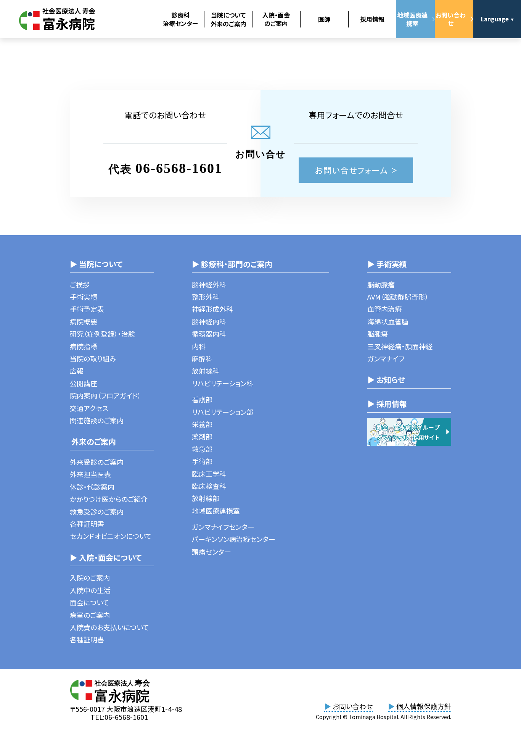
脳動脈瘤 (381, 284)
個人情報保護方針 (419, 706)
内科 (199, 346)
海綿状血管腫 (387, 321)
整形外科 (205, 297)
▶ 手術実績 (387, 263)
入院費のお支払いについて (109, 627)
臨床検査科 (209, 486)
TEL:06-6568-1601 (119, 717)
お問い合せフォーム (351, 170)
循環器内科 (209, 334)
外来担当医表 (90, 474)
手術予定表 (87, 309)
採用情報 (372, 19)
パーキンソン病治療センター (233, 539)
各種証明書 (87, 524)
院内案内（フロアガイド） (105, 395)
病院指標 (83, 346)
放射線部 (205, 498)
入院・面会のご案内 (276, 19)
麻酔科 (202, 358)
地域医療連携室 (412, 19)
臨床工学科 (209, 474)
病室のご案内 (90, 615)
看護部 (202, 399)
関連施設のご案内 (97, 420)
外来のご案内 (93, 441)
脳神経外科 (209, 284)
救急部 (202, 449)
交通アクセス (89, 408)
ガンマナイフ (385, 358)
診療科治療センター (180, 19)
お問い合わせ (451, 19)
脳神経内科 (209, 321)
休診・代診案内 (92, 487)
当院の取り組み (93, 358)
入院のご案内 (90, 577)
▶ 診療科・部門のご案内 (232, 263)
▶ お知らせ (386, 379)
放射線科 (205, 371)
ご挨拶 (80, 284)
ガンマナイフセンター (223, 527)
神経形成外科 (212, 309)
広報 (77, 371)
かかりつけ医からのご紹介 (109, 499)
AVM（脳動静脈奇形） (398, 297)
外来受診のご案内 (97, 462)
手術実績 (83, 297)
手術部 (202, 461)
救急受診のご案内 (97, 511)
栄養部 (202, 424)
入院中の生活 (90, 590)
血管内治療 (384, 309)
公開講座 (83, 383)
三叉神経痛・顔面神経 (400, 346)
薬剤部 (202, 436)
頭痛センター (211, 551)
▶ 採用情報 (387, 403)
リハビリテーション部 (222, 412)
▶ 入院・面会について (106, 557)
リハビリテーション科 (222, 383)
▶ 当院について (96, 263)
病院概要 (83, 321)
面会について (89, 602)
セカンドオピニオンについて (111, 536)
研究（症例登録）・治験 (102, 334)
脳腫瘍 (377, 334)
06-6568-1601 (178, 168)
